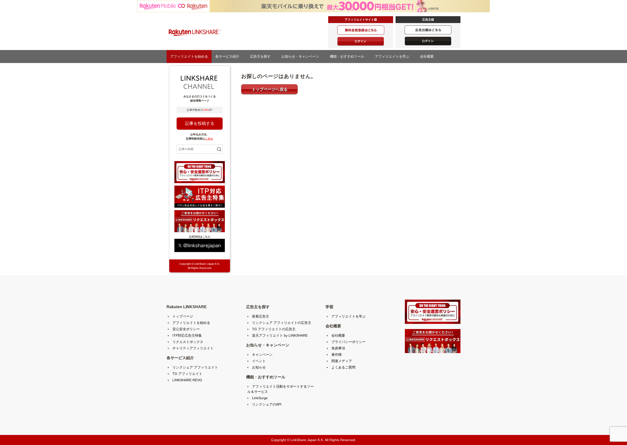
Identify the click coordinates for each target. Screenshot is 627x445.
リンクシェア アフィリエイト (195, 367)
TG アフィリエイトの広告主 (274, 329)
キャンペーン (262, 354)
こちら (209, 138)
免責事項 (338, 348)
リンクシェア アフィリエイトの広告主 (281, 323)
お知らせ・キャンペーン (302, 56)
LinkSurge (260, 398)
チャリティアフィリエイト (193, 348)
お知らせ (259, 367)
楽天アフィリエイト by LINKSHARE (280, 335)
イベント (259, 361)
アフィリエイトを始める (189, 56)
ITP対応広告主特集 (187, 335)
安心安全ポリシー (186, 329)
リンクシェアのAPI (266, 404)
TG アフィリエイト (187, 374)
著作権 (336, 354)
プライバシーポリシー (348, 342)
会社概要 (428, 56)
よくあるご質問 (343, 367)
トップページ (182, 316)
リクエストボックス (187, 342)
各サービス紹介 (229, 56)
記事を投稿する (199, 123)
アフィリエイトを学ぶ (394, 56)
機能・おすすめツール (349, 56)
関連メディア (341, 361)
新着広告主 (260, 316)
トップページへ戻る (270, 89)
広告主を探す (262, 56)
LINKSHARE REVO (187, 380)
